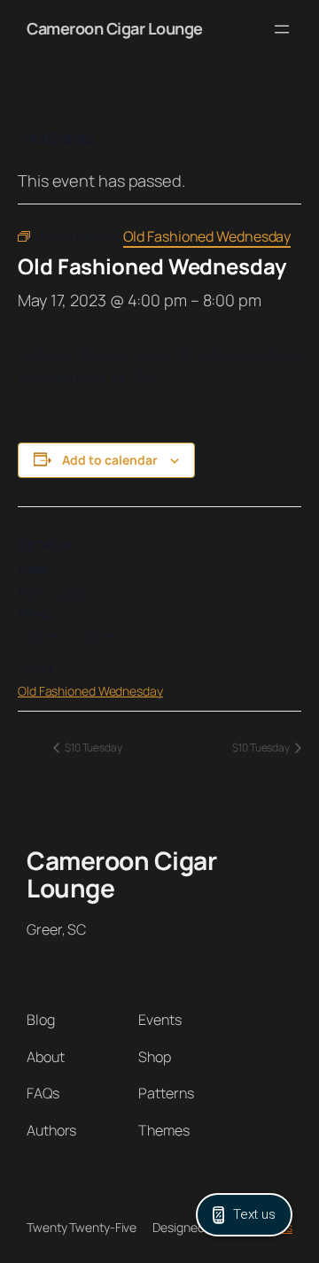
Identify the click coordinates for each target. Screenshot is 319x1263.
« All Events (56, 138)
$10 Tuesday (92, 747)
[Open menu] (281, 29)
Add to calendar (110, 459)
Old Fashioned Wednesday (90, 690)
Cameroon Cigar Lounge (115, 28)
